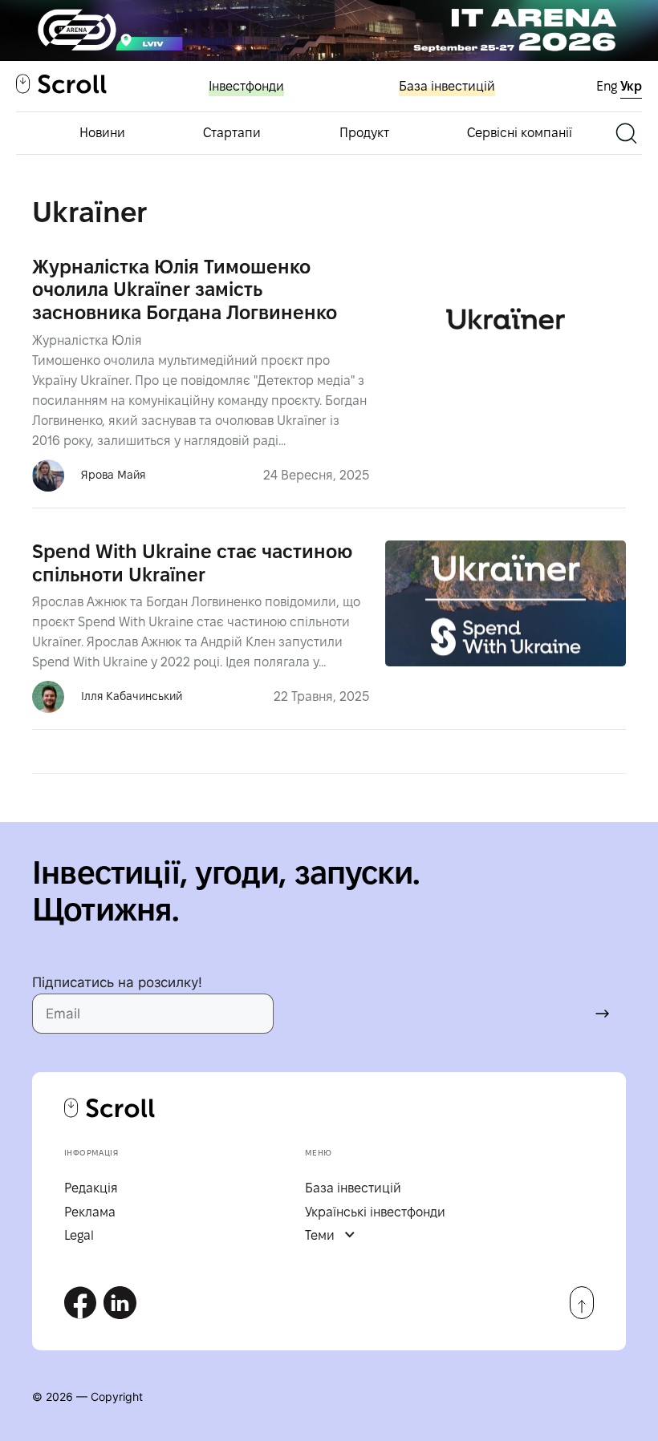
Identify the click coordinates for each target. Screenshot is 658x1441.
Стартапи (232, 133)
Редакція (91, 1188)
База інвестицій (447, 86)
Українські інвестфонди (375, 1212)
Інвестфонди (246, 86)
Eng (608, 86)
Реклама (90, 1212)
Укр (631, 86)
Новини (102, 133)
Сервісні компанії (519, 133)
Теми (320, 1235)
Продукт (364, 133)
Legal (79, 1235)
